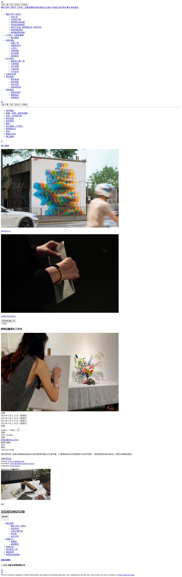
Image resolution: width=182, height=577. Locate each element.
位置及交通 (57, 7)
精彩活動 (39, 7)
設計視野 (15, 66)
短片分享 (15, 536)
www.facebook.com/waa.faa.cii (22, 463)
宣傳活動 (15, 51)
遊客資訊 (75, 7)
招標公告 (10, 547)
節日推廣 (15, 53)
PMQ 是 (14, 17)
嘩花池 (8, 459)
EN (3, 5)
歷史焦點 (15, 82)
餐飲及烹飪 (11, 134)
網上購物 (15, 38)
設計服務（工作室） (15, 126)
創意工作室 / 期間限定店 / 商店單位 (26, 27)
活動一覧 (15, 43)
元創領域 (15, 64)
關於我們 (10, 523)
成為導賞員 (16, 87)
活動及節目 (16, 45)
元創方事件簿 (17, 531)
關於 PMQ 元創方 (8, 7)
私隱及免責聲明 (13, 555)
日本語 (24, 5)
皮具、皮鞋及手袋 (14, 116)
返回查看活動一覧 (8, 321)
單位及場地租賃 (18, 25)
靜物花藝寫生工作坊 (10, 440)
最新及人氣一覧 (18, 61)
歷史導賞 (15, 84)
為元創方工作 (12, 549)
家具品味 (10, 118)
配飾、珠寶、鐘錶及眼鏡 (17, 113)
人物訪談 (15, 69)
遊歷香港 (15, 97)
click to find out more (126, 575)
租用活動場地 (17, 30)
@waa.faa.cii (15, 466)
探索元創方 (16, 92)
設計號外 (47, 7)
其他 (8, 131)
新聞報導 (15, 544)
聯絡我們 (10, 552)
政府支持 (15, 529)
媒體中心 (10, 539)
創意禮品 (10, 121)
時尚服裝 (10, 110)
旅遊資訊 (15, 56)
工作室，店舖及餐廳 (26, 7)
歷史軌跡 (15, 79)
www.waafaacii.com (16, 461)
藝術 (8, 124)
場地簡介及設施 (18, 22)
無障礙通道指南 (18, 32)
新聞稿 (14, 542)
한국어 (17, 5)
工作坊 (14, 48)
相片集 (14, 534)
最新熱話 (15, 95)
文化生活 (15, 71)
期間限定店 (11, 129)
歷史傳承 (66, 7)
